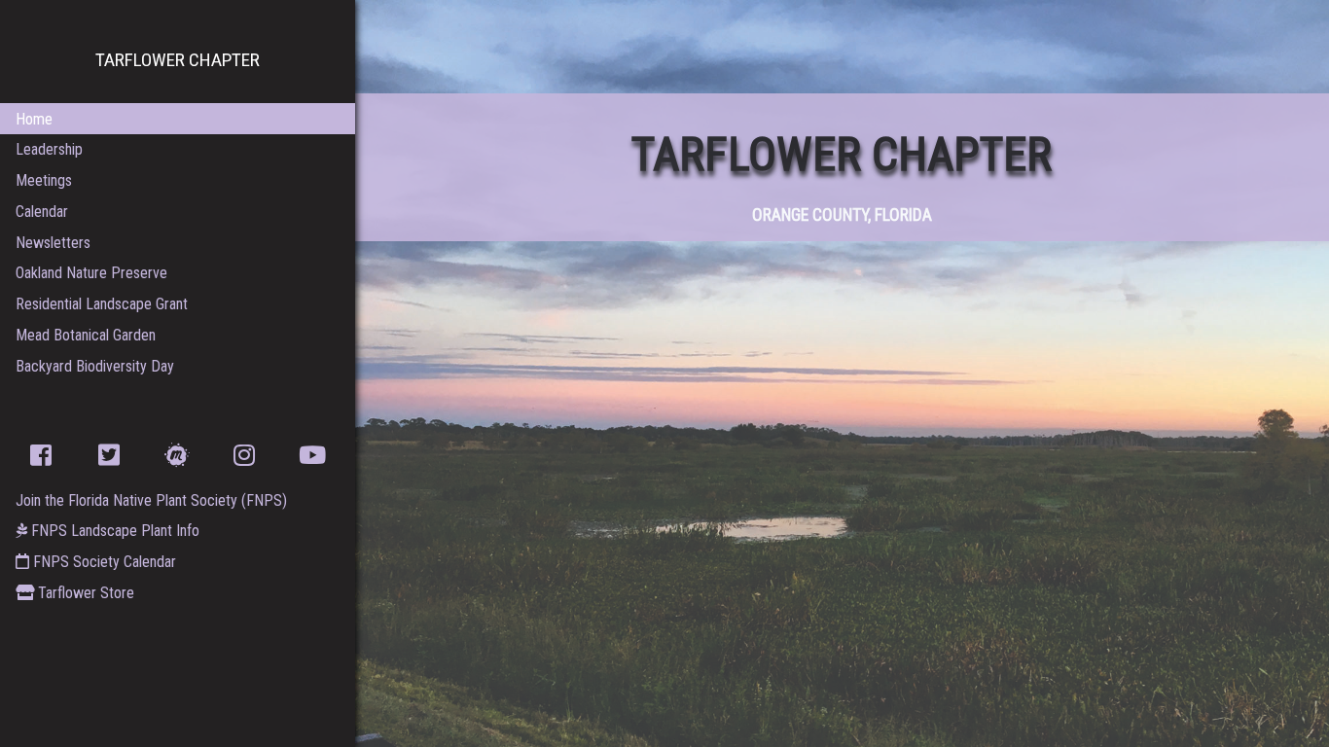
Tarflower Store (84, 593)
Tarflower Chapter (177, 60)
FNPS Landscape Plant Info (113, 530)
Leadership (49, 149)
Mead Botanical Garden (86, 335)
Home (34, 119)
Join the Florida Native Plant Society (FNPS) (151, 500)
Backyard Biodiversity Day (95, 366)
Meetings (44, 180)
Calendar (42, 211)
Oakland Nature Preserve (91, 273)
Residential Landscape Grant (102, 304)
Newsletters (53, 242)
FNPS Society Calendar (102, 561)
